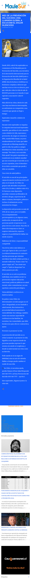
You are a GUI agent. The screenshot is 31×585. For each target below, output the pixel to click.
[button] (3, 31)
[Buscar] (29, 5)
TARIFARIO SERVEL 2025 (15, 406)
